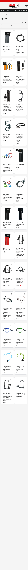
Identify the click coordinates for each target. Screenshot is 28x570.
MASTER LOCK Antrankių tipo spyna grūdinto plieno (6, 137)
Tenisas (15, 10)
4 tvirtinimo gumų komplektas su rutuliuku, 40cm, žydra (7, 368)
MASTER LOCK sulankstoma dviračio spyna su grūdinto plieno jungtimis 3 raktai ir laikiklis (7, 108)
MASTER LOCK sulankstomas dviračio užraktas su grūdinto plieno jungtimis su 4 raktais (20, 78)
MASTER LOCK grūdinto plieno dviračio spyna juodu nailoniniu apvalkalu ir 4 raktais (20, 138)
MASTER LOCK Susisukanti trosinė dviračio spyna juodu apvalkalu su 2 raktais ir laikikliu (20, 281)
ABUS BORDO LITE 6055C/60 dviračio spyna (7, 224)
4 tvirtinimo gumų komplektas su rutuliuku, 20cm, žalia (20, 368)
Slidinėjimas (9, 10)
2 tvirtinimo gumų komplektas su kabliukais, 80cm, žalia (20, 341)
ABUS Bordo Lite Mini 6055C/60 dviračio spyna (6, 48)
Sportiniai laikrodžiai (23, 10)
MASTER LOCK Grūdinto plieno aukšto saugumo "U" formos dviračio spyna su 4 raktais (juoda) (7, 397)
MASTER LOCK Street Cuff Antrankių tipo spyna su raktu (19, 107)
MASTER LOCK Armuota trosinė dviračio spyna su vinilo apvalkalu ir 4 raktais (7, 195)
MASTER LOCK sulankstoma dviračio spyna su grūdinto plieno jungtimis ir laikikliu (7, 77)
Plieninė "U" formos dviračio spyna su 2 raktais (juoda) (20, 395)
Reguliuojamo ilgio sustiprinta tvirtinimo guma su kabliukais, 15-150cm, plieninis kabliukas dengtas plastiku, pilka (7, 312)
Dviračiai (3, 10)
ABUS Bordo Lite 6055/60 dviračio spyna (20, 166)
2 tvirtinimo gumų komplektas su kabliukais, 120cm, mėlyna (7, 341)
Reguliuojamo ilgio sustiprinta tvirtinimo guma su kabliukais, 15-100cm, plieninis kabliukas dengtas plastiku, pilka (20, 312)
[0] (26, 5)
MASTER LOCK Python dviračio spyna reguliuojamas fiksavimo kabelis (20, 49)
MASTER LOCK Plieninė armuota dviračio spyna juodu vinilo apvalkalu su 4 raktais (20, 196)
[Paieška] (23, 5)
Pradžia (2, 14)
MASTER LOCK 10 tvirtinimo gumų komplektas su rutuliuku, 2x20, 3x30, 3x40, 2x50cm (7, 167)
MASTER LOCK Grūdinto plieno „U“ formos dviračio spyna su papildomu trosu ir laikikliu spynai (20, 252)
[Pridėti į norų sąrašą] (11, 32)
